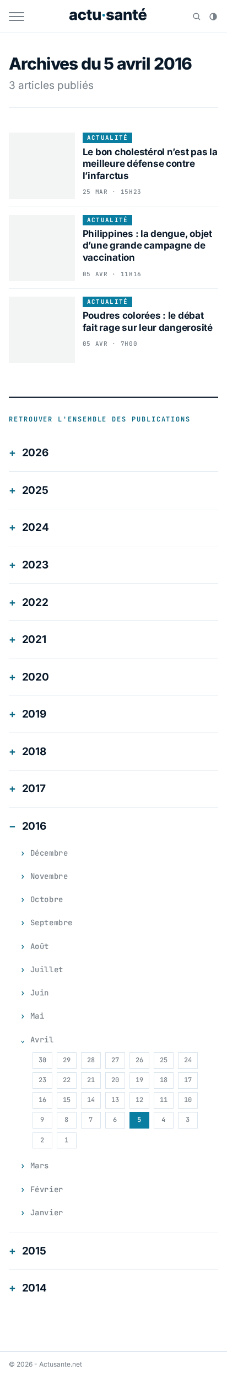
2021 (34, 639)
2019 (34, 714)
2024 (35, 527)
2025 (35, 490)
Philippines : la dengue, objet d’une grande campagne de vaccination (147, 245)
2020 (35, 677)
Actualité (107, 137)
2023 (35, 564)
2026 (35, 452)
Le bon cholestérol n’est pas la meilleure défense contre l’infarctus (150, 163)
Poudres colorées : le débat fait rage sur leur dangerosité (148, 321)
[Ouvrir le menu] (16, 16)
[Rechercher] (197, 17)
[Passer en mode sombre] (213, 17)
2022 (35, 602)
